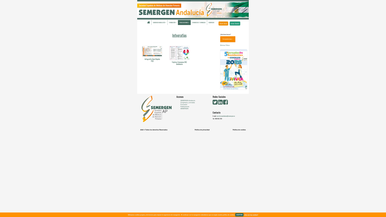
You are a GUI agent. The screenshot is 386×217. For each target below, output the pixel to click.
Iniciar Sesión (235, 24)
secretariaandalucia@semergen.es (226, 116)
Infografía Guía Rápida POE (152, 60)
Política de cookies (239, 130)
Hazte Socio (223, 24)
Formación (183, 104)
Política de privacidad (202, 130)
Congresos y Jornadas (199, 22)
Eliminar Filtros (225, 45)
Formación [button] (172, 22)
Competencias (227, 39)
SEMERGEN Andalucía (159, 22)
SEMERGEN (211, 22)
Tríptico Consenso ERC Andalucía (179, 63)
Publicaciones (184, 106)
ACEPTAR (239, 215)
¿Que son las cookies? (251, 215)
